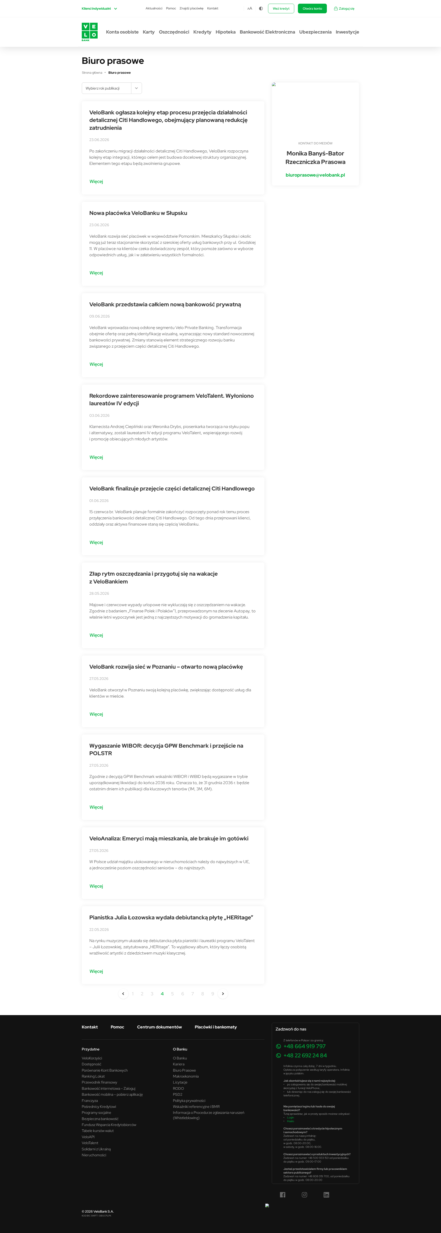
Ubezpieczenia (315, 32)
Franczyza (90, 1100)
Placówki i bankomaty (216, 1027)
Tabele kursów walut (98, 1130)
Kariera (178, 1064)
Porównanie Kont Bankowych (105, 1070)
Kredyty (202, 32)
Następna (223, 994)
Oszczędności (174, 32)
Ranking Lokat (93, 1076)
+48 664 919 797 (304, 1046)
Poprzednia (123, 994)
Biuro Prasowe (184, 1070)
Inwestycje (347, 32)
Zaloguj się (346, 8)
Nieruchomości (94, 1155)
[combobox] (112, 88)
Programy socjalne (96, 1112)
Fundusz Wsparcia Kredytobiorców (109, 1124)
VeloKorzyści (92, 1058)
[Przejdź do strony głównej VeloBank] (90, 32)
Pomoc (171, 8)
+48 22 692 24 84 (305, 1055)
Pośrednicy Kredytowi (99, 1106)
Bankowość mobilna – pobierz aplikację (112, 1094)
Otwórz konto (312, 8)
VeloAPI (88, 1136)
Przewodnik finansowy (99, 1082)
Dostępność (91, 1064)
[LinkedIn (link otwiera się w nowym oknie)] (326, 1195)
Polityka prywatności (189, 1100)
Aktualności (154, 8)
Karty (149, 32)
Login (290, 1117)
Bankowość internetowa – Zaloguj (108, 1088)
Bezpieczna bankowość (100, 1118)
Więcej (96, 181)
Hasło (290, 1121)
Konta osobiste (122, 32)
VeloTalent (90, 1142)
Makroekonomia (186, 1076)
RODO (178, 1088)
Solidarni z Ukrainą (96, 1149)
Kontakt (212, 8)
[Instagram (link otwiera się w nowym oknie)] (304, 1195)
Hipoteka (226, 32)
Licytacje (180, 1082)
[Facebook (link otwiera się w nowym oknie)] (283, 1195)
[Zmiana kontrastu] (261, 8)
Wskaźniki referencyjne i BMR (196, 1106)
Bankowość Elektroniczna (267, 32)
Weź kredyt (281, 8)
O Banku (180, 1058)
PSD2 (177, 1094)
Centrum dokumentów (159, 1027)
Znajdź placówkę (192, 8)
